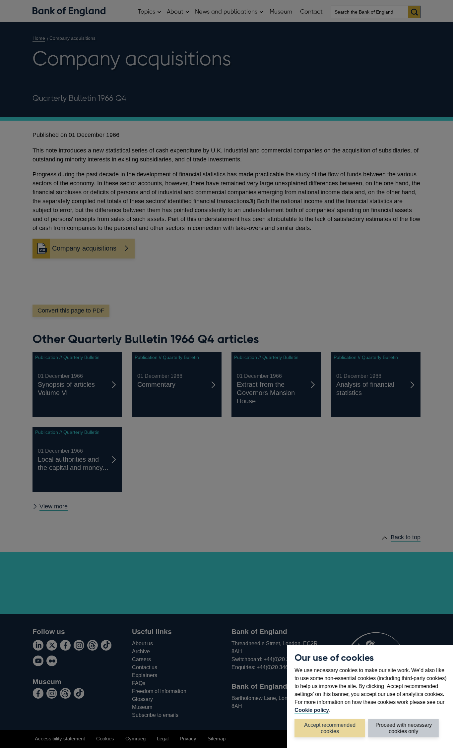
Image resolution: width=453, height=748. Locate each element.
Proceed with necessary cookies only (403, 728)
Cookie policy (311, 710)
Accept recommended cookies (330, 728)
